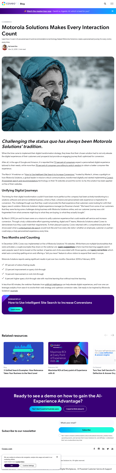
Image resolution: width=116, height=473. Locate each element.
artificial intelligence (53, 284)
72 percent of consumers (64, 162)
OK (12, 465)
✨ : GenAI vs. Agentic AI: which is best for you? (56, 11)
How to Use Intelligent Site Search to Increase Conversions (49, 174)
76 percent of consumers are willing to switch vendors (58, 165)
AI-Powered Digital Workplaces (62, 468)
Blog (22, 3)
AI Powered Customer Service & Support (94, 468)
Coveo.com (7, 448)
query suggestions (66, 246)
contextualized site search (29, 227)
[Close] (57, 456)
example (14, 290)
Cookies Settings (28, 465)
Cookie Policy (20, 462)
